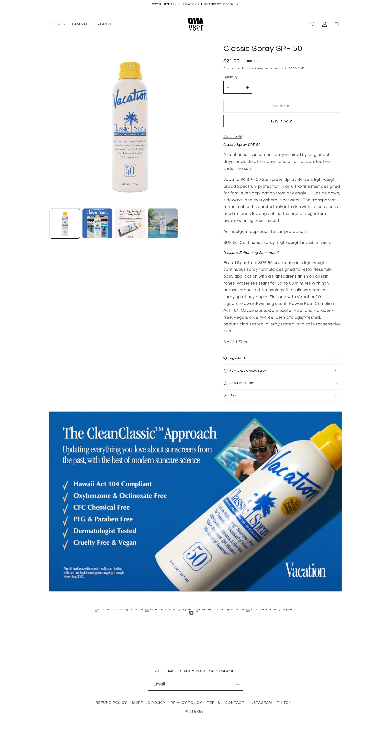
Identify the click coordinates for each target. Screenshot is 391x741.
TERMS (213, 703)
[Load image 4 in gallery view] (163, 223)
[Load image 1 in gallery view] (65, 223)
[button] (58, 24)
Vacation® (232, 136)
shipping (256, 68)
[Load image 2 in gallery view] (97, 223)
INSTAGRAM (260, 703)
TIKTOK (284, 703)
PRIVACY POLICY (186, 703)
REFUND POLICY (111, 703)
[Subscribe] (237, 684)
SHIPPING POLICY (149, 703)
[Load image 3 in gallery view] (130, 223)
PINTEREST (195, 711)
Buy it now (281, 121)
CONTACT (234, 703)
